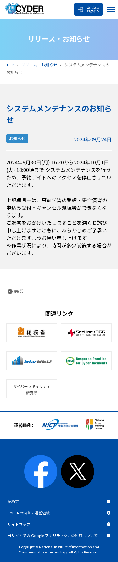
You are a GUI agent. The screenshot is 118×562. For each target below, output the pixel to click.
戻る (19, 290)
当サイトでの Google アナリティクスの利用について (53, 535)
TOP (10, 65)
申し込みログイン (93, 9)
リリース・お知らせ (39, 65)
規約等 (13, 501)
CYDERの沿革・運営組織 (29, 512)
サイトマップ (19, 524)
